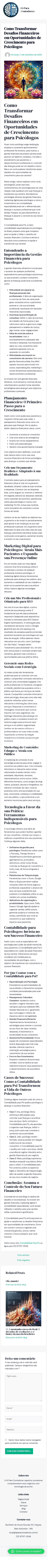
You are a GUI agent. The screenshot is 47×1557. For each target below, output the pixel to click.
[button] (26, 1551)
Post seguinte (23, 1260)
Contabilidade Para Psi (30, 1243)
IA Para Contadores (28, 9)
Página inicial (23, 1499)
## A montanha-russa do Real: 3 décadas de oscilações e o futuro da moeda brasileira (22, 1331)
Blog (24, 1285)
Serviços (23, 1505)
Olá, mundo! (12, 1281)
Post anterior (23, 1255)
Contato (23, 1512)
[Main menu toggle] (41, 10)
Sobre (23, 1502)
